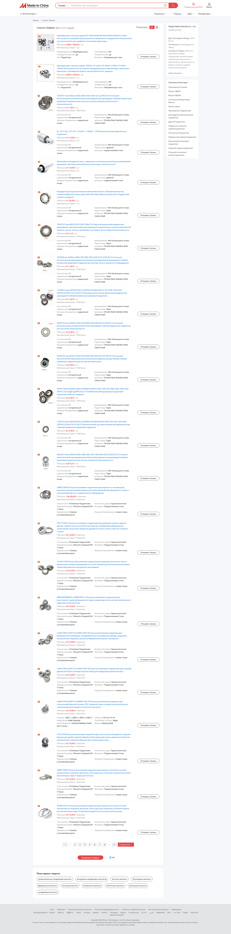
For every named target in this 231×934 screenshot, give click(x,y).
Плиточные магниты (115, 885)
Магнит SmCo (174, 106)
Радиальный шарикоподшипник (182, 137)
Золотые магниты (119, 879)
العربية (151, 912)
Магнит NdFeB (174, 95)
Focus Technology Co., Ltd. (113, 920)
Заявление (61, 909)
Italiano (123, 912)
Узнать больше (176, 73)
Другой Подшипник (176, 121)
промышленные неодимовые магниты (55, 879)
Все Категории (29, 13)
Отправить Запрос (148, 56)
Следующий (125, 844)
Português (114, 912)
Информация (176, 909)
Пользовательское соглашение (80, 909)
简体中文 (61, 912)
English (52, 912)
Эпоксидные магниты (141, 879)
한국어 (144, 912)
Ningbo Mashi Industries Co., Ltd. (182, 26)
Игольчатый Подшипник (178, 133)
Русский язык (134, 912)
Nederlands (160, 912)
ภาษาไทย (176, 912)
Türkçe (185, 912)
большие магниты (70, 885)
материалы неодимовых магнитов (92, 879)
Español (96, 912)
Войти (209, 7)
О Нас (52, 909)
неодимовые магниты (47, 892)
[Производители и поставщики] (33, 5)
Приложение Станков (177, 87)
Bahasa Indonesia (116, 915)
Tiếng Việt (194, 912)
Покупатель (159, 13)
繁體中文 (70, 912)
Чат (113, 857)
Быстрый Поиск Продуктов (158, 909)
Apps (190, 13)
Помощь (177, 13)
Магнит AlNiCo (174, 91)
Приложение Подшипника (179, 110)
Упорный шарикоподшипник (180, 148)
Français (87, 912)
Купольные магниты (138, 885)
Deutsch (104, 912)
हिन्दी (169, 912)
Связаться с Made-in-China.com (133, 909)
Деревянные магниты (47, 885)
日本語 (78, 912)
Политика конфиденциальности (107, 909)
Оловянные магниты (92, 885)
